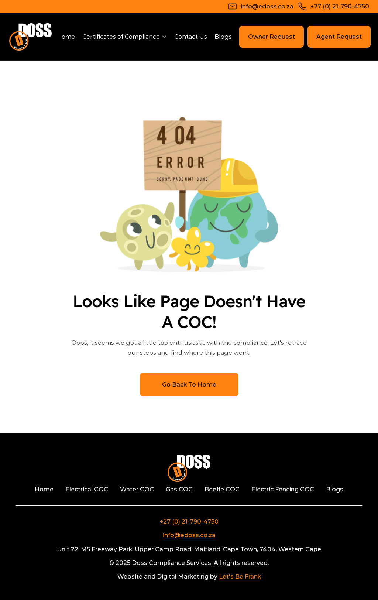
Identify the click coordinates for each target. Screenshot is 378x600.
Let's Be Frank (240, 576)
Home (66, 36)
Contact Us (190, 36)
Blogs (223, 36)
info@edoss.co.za (189, 535)
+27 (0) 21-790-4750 (189, 521)
